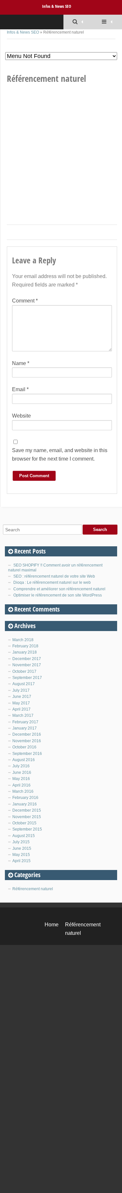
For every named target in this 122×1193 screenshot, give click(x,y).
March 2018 (23, 640)
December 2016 (26, 734)
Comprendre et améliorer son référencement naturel (59, 589)
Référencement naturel (32, 889)
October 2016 (24, 747)
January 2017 (24, 728)
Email (20, 389)
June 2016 (21, 772)
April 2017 (21, 709)
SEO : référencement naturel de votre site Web (54, 576)
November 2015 (26, 817)
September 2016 (27, 753)
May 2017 (21, 703)
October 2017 (24, 671)
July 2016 (21, 766)
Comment (25, 300)
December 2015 (26, 810)
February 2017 (25, 722)
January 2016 (24, 804)
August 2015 (23, 835)
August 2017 (23, 684)
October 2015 (24, 823)
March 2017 (23, 715)
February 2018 (25, 646)
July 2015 (21, 842)
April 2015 (21, 861)
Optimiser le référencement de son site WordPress (57, 595)
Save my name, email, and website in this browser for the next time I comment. (59, 455)
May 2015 (21, 854)
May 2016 (21, 778)
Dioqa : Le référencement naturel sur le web (52, 582)
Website (21, 416)
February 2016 (25, 797)
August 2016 (23, 760)
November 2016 (26, 741)
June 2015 (21, 848)
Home (52, 924)
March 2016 (23, 791)
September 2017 (27, 677)
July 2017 (21, 690)
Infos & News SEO (56, 6)
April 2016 (21, 785)
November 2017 (26, 665)
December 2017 (26, 658)
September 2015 (27, 829)
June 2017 (21, 696)
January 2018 (24, 652)
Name (20, 363)
